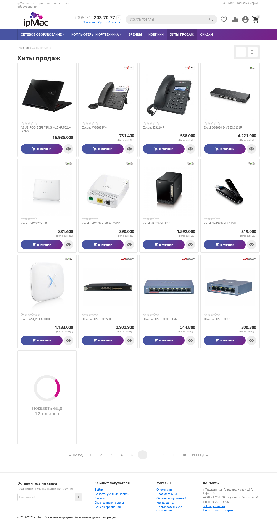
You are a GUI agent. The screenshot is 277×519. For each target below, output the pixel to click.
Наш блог (227, 3)
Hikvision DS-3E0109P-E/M (160, 319)
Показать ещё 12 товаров (47, 411)
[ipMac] (36, 19)
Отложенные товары (109, 502)
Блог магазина (166, 494)
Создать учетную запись (112, 494)
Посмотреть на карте (218, 510)
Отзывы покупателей (171, 498)
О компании (165, 489)
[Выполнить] (78, 497)
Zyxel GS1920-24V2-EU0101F (223, 127)
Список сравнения (108, 507)
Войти (99, 489)
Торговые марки (247, 3)
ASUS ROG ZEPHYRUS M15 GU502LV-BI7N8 (46, 129)
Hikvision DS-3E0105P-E (219, 319)
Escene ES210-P (153, 127)
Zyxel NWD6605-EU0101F (220, 223)
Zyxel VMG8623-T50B (35, 223)
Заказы (100, 498)
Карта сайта (165, 502)
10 (184, 455)
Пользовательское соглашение (169, 508)
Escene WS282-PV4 (95, 127)
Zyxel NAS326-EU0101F (158, 223)
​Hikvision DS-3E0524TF (97, 319)
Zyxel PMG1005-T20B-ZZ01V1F (102, 223)
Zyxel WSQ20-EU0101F (36, 319)
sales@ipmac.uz (214, 506)
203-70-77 (94, 17)
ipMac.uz (23, 3)
